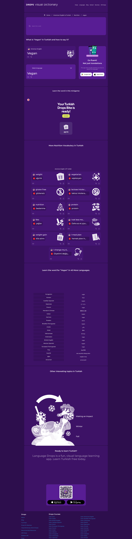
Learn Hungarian (53, 534)
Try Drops (24, 522)
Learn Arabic (52, 518)
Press (22, 538)
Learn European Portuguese (56, 526)
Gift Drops (103, 4)
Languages (82, 4)
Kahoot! (92, 4)
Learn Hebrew (53, 532)
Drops (76, 4)
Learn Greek (52, 530)
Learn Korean (84, 537)
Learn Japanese (53, 537)
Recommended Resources (28, 530)
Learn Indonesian (53, 535)
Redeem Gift (24, 535)
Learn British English (54, 520)
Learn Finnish (84, 526)
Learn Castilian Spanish (55, 522)
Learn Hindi (84, 532)
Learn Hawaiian (85, 530)
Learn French (52, 528)
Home (48, 15)
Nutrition (77, 15)
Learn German (84, 528)
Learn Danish (84, 522)
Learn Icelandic (85, 534)
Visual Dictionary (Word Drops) (29, 527)
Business (97, 4)
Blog (87, 4)
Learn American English (87, 516)
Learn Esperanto (85, 524)
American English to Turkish (62, 15)
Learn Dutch (52, 524)
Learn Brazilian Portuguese (88, 518)
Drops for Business (26, 525)
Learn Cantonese (85, 520)
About (23, 517)
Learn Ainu (52, 516)
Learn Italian (84, 535)
